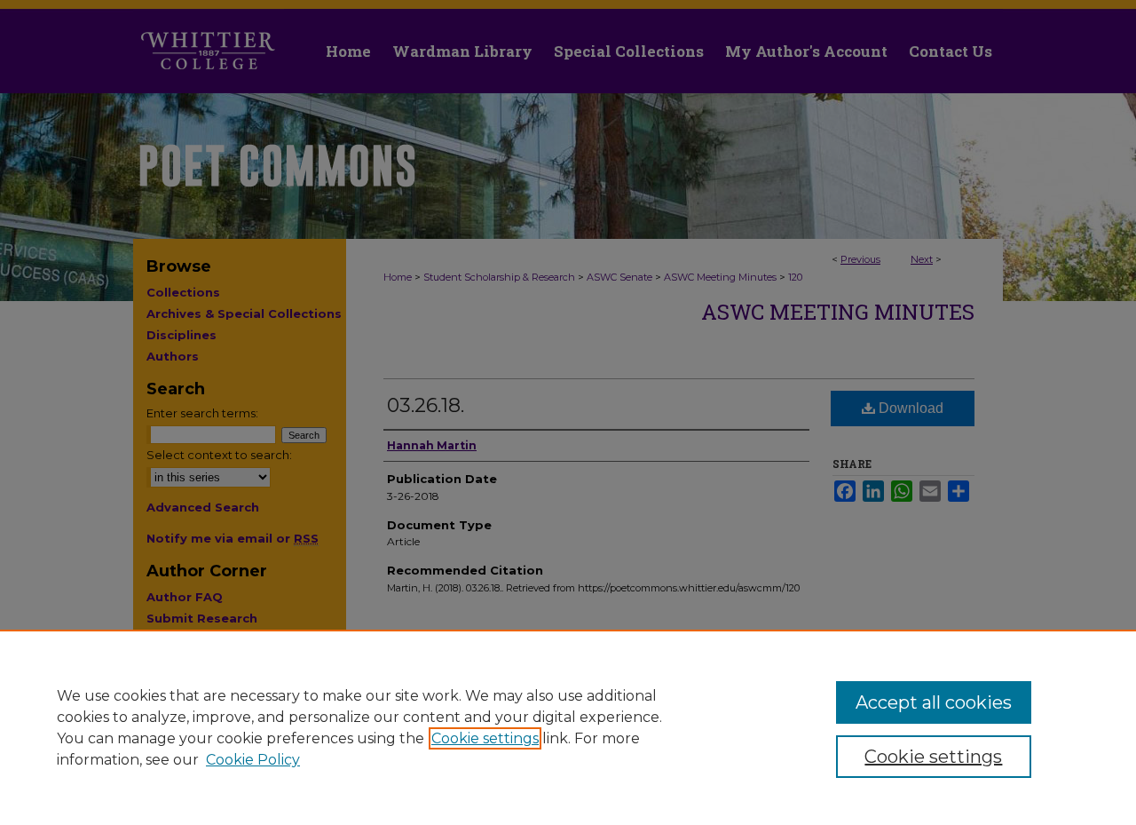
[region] (568, 727)
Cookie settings (485, 738)
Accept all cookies (934, 702)
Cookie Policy (253, 759)
